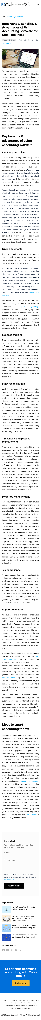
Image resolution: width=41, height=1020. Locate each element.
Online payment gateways (26, 307)
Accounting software (29, 781)
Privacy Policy (32, 1003)
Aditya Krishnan (6, 43)
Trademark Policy (20, 1005)
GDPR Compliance (16, 1008)
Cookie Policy (31, 1005)
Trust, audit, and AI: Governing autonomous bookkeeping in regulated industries (23, 918)
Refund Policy (9, 1005)
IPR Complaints (33, 1000)
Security (14, 1000)
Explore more (20, 983)
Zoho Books (31, 815)
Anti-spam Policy (9, 1003)
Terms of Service (21, 1003)
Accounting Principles (14, 17)
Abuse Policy (27, 1008)
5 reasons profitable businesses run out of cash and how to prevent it (24, 936)
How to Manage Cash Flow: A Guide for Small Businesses (24, 908)
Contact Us (7, 1000)
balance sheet (9, 678)
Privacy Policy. (9, 880)
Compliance (22, 1000)
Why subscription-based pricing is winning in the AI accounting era (24, 927)
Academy (17, 4)
